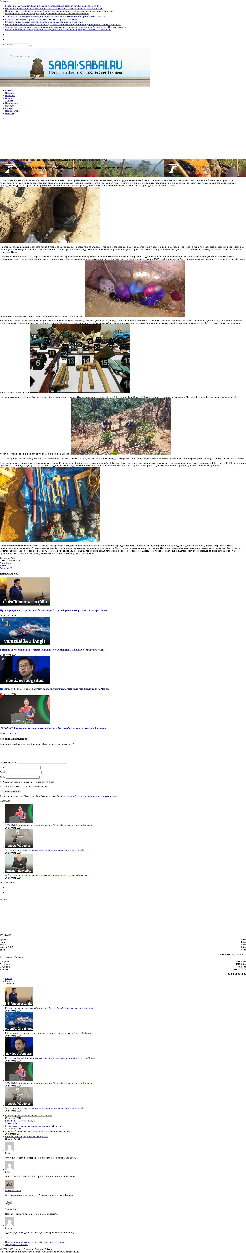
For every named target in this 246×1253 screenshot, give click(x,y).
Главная (9, 90)
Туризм (9, 100)
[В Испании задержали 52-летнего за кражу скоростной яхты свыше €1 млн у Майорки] (25, 644)
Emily (7, 1153)
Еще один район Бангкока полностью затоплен (28, 1115)
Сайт (2, 777)
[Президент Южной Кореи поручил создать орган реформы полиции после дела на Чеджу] (25, 683)
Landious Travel (13, 1190)
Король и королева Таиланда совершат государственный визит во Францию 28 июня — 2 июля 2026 (58, 29)
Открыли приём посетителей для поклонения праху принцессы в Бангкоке (44, 22)
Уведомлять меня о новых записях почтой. (25, 786)
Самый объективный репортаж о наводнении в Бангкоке (34, 1126)
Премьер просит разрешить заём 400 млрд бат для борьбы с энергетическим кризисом (53, 610)
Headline (11, 160)
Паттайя (9, 113)
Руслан (8, 1228)
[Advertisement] (123, 139)
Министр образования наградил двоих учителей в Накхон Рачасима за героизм (47, 13)
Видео (8, 108)
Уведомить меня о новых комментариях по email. (28, 782)
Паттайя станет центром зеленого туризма (26, 1136)
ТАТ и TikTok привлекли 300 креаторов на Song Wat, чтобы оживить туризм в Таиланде (53, 728)
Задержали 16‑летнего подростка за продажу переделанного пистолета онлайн (44, 850)
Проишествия (12, 111)
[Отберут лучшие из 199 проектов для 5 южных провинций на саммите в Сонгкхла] (19, 872)
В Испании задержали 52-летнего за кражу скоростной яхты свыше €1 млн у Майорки (52, 649)
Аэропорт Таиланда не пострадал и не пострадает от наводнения (37, 1131)
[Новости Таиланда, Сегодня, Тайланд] (75, 85)
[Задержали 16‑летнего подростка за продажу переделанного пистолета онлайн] (19, 847)
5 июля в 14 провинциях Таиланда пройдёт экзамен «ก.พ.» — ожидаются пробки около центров (55, 16)
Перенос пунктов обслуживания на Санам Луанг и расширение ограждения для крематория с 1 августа (59, 11)
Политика (10, 95)
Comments (10, 983)
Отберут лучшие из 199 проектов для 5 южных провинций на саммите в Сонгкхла (46, 875)
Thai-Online (10, 1209)
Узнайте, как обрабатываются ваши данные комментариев (87, 796)
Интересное (11, 103)
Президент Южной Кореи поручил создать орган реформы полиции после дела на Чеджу (54, 688)
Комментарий (8, 762)
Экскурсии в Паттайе (16, 1244)
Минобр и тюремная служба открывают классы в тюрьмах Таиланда (41, 19)
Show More (6, 563)
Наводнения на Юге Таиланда (20, 1120)
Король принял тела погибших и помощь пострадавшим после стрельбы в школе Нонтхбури (53, 6)
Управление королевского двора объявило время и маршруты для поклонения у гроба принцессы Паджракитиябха (65, 27)
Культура (9, 105)
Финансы (9, 98)
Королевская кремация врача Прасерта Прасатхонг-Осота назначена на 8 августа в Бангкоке (54, 8)
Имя (3, 767)
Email (3, 772)
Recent (8, 978)
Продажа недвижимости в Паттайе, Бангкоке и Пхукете (34, 1242)
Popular (9, 981)
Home (3, 160)
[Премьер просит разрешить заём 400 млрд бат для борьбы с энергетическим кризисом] (25, 605)
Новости (9, 93)
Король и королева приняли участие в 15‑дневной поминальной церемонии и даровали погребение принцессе (63, 24)
